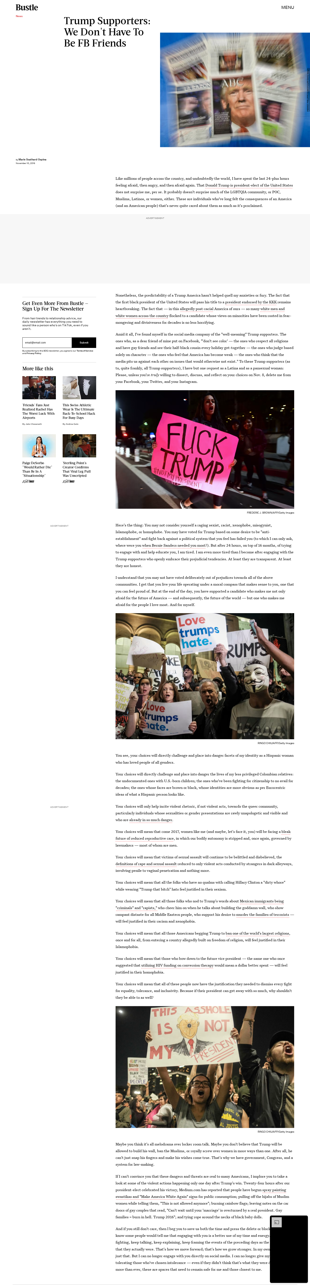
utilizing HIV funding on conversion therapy (177, 965)
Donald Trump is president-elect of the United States (249, 185)
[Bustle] (27, 7)
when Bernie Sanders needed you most (173, 545)
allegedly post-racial (196, 308)
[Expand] (274, 1219)
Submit (84, 342)
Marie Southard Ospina (32, 159)
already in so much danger (150, 819)
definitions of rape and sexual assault (146, 863)
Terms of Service (85, 350)
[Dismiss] (303, 1219)
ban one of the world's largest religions (257, 933)
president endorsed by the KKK (251, 302)
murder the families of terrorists (262, 914)
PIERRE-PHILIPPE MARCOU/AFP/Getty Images (307, 90)
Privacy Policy (34, 353)
